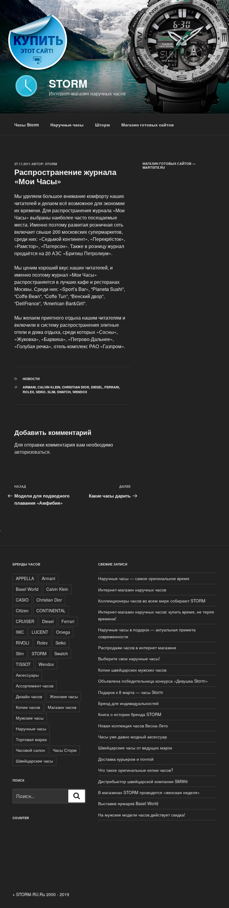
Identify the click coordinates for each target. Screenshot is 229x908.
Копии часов (28, 707)
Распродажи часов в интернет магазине (137, 647)
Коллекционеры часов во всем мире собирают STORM (151, 601)
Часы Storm (26, 125)
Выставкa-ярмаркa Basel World (128, 803)
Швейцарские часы (34, 761)
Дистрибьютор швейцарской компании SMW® (143, 781)
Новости (31, 378)
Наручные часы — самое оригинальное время (143, 578)
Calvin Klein (49, 387)
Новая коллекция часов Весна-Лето (133, 726)
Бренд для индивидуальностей (128, 703)
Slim (51, 392)
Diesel (97, 387)
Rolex (28, 392)
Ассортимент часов (34, 686)
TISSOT (23, 664)
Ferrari (111, 387)
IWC (20, 632)
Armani (29, 387)
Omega (63, 632)
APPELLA (25, 578)
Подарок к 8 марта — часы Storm (130, 692)
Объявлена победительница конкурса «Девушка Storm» (153, 681)
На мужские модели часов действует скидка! (141, 815)
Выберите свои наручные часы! (129, 658)
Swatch (64, 392)
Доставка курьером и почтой (126, 759)
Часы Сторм (65, 750)
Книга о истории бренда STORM (129, 714)
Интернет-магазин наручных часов (132, 590)
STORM (39, 653)
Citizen (22, 610)
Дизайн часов (29, 696)
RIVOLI (22, 643)
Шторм (102, 125)
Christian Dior (75, 387)
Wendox (79, 392)
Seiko (41, 392)
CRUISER (25, 621)
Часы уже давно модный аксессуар (132, 737)
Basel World (27, 589)
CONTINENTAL (51, 610)
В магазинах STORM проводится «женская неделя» (149, 792)
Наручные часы (66, 125)
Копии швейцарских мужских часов (132, 670)
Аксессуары (27, 675)
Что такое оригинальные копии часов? (135, 770)
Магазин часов (62, 707)
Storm (68, 83)
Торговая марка (31, 739)
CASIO (22, 600)
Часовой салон (30, 750)
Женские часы (64, 696)
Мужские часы (30, 718)
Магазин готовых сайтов (147, 125)
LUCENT (40, 632)
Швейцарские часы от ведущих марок (135, 748)
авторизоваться (31, 451)
